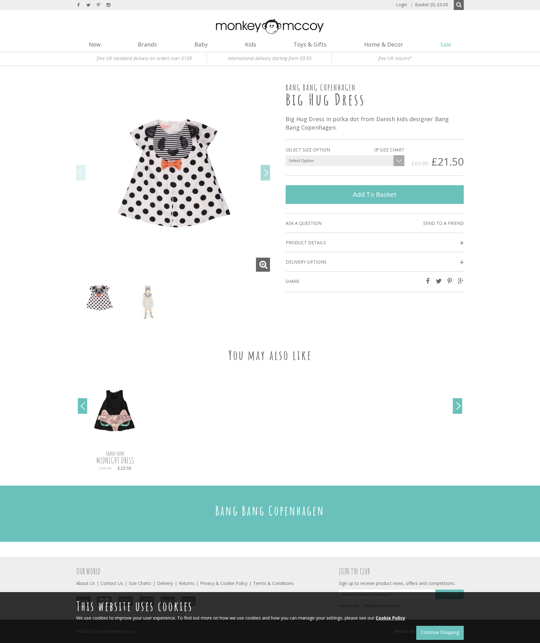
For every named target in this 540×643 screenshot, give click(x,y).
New (95, 44)
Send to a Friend (443, 223)
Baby (201, 44)
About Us (85, 583)
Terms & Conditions (273, 583)
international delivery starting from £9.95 (270, 58)
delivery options (375, 262)
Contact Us (112, 583)
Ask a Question (304, 223)
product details (375, 243)
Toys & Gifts (310, 44)
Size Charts (140, 583)
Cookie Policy (390, 618)
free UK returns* (395, 58)
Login (401, 4)
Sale (445, 44)
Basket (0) (429, 4)
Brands (147, 44)
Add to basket (375, 194)
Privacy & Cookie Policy (224, 583)
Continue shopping (440, 632)
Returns (186, 583)
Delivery (165, 583)
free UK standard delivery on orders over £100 (144, 58)
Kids (250, 44)
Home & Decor (383, 44)
